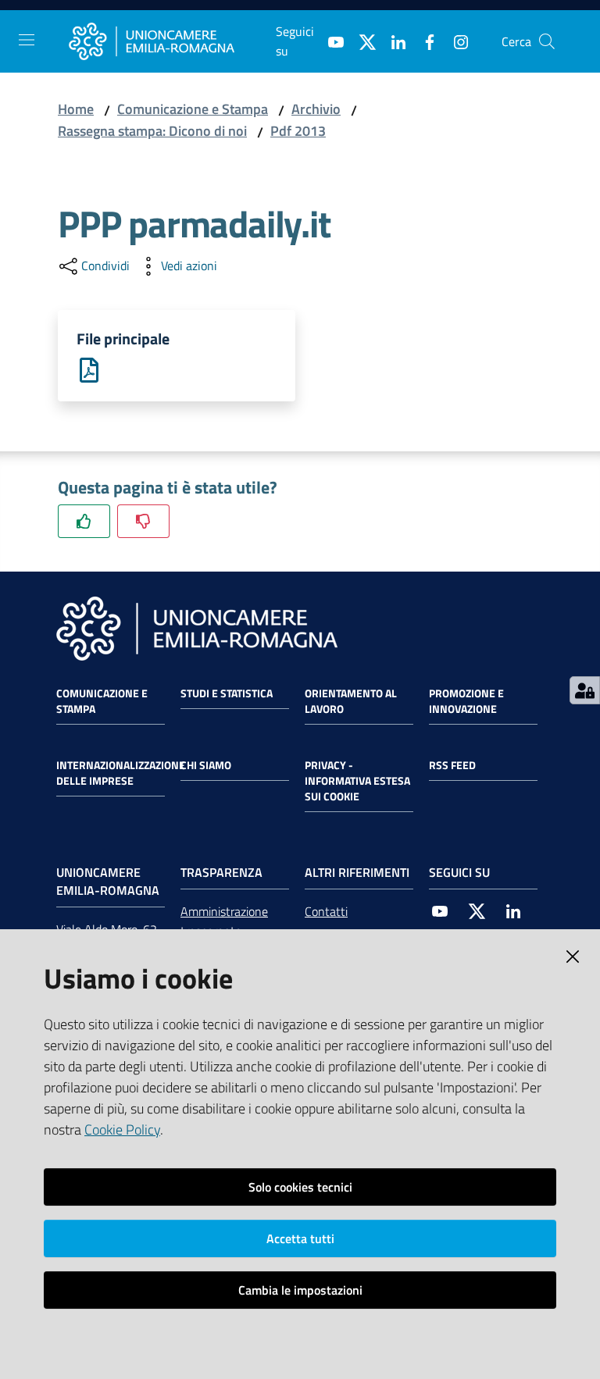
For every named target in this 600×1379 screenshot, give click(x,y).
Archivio (316, 108)
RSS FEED (452, 765)
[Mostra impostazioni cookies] (585, 690)
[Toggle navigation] (26, 39)
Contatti (326, 911)
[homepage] (172, 41)
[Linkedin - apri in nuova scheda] (392, 40)
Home (76, 108)
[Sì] (84, 521)
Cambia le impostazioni (300, 1290)
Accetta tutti (300, 1238)
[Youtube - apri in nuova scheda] (329, 40)
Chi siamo (205, 765)
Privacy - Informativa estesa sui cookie (357, 780)
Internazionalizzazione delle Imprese (120, 773)
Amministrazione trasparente (224, 921)
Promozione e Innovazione (466, 701)
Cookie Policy (122, 1129)
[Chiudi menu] (543, 31)
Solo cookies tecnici (300, 1187)
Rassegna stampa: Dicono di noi (152, 130)
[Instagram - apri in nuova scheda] (454, 40)
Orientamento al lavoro (351, 701)
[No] (143, 521)
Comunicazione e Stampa (192, 108)
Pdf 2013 (298, 130)
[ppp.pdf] (89, 368)
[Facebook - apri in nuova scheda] (423, 40)
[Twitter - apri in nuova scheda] (361, 40)
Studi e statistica (226, 693)
